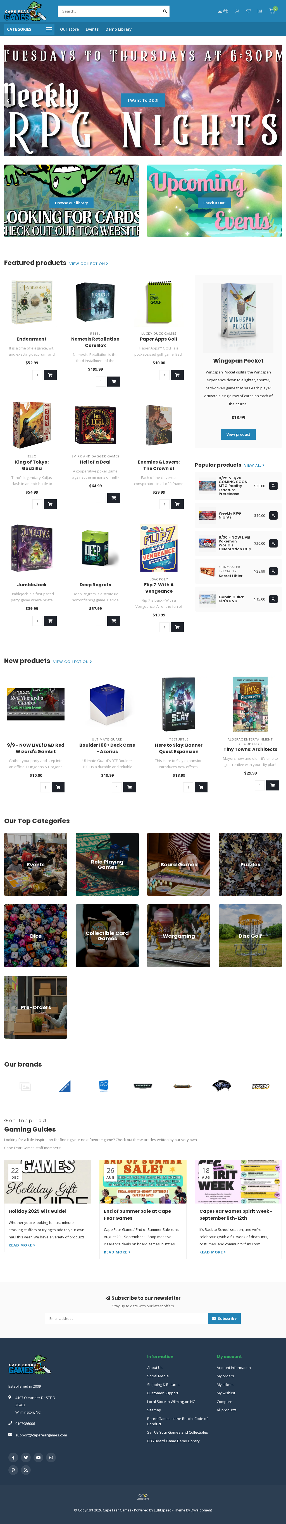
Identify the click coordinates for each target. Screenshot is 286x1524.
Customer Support (162, 1392)
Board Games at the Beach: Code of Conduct (177, 1421)
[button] (8, 100)
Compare (224, 1401)
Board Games (159, 835)
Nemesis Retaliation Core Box (95, 342)
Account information (234, 1367)
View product (238, 434)
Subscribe (227, 1318)
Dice (7, 906)
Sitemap (154, 1409)
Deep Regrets (95, 585)
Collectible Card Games (95, 906)
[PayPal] (143, 1497)
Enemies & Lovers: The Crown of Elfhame (159, 468)
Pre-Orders (13, 978)
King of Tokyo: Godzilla (32, 465)
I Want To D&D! (143, 100)
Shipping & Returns (163, 1384)
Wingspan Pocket (238, 361)
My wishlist (226, 1392)
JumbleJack (32, 585)
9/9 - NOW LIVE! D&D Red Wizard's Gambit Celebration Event (36, 751)
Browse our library (71, 202)
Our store (69, 29)
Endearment (32, 339)
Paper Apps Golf (159, 339)
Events (92, 29)
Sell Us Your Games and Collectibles (177, 1432)
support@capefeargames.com (41, 1435)
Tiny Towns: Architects (250, 749)
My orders (225, 1375)
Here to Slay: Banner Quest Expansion (178, 748)
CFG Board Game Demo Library (173, 1440)
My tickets (225, 1384)
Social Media (158, 1375)
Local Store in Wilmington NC (171, 1401)
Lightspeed (162, 1510)
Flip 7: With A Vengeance (159, 588)
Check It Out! (214, 202)
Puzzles (225, 835)
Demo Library (119, 29)
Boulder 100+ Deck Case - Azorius (107, 748)
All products (227, 1409)
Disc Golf (226, 906)
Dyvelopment (201, 1510)
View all (253, 465)
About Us (155, 1367)
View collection (87, 264)
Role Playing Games (92, 835)
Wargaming (156, 906)
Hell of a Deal (95, 462)
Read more (21, 1245)
